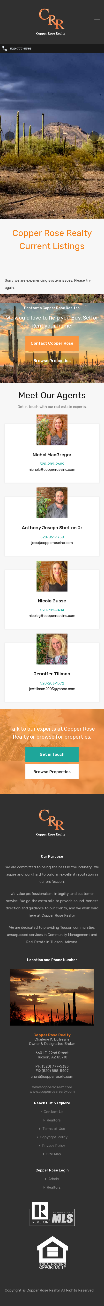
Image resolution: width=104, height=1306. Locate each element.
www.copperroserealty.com (52, 1091)
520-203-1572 (52, 683)
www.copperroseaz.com (52, 1087)
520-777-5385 (20, 48)
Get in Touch (52, 754)
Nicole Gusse (52, 601)
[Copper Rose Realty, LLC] (52, 37)
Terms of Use (53, 1129)
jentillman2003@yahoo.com (52, 689)
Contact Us (53, 1112)
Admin (53, 1179)
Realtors (54, 1120)
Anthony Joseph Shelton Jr (52, 527)
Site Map (53, 1154)
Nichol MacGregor (52, 454)
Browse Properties (52, 360)
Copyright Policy (53, 1137)
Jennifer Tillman (52, 674)
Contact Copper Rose (52, 343)
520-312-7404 (52, 610)
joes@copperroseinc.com (52, 543)
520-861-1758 (52, 537)
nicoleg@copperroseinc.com (52, 616)
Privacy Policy (53, 1146)
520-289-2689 (52, 464)
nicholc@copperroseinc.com (52, 469)
